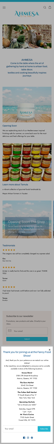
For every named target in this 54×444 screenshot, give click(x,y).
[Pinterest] (31, 437)
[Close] (49, 349)
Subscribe (44, 428)
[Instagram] (27, 437)
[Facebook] (23, 437)
